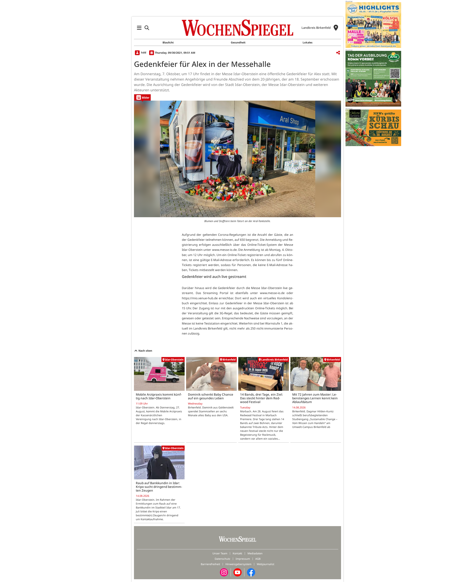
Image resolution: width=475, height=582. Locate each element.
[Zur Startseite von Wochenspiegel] (237, 27)
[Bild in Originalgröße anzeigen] (237, 159)
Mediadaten (255, 553)
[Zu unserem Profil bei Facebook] (251, 572)
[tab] (142, 97)
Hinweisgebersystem (238, 564)
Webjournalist (265, 564)
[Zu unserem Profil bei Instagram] (224, 572)
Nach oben (145, 350)
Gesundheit (238, 42)
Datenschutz (222, 558)
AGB (258, 558)
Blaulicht (168, 42)
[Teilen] (338, 52)
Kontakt (237, 553)
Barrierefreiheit (210, 564)
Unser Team (219, 553)
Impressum (243, 558)
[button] (139, 28)
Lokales (307, 42)
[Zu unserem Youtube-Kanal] (237, 572)
